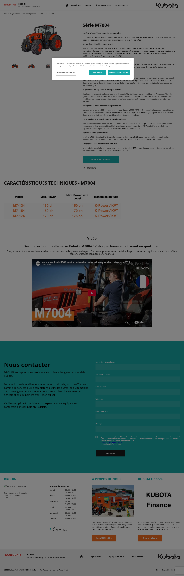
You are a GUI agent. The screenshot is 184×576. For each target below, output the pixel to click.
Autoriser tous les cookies (118, 72)
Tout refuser (97, 72)
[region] (93, 69)
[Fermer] (130, 60)
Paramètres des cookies (66, 72)
